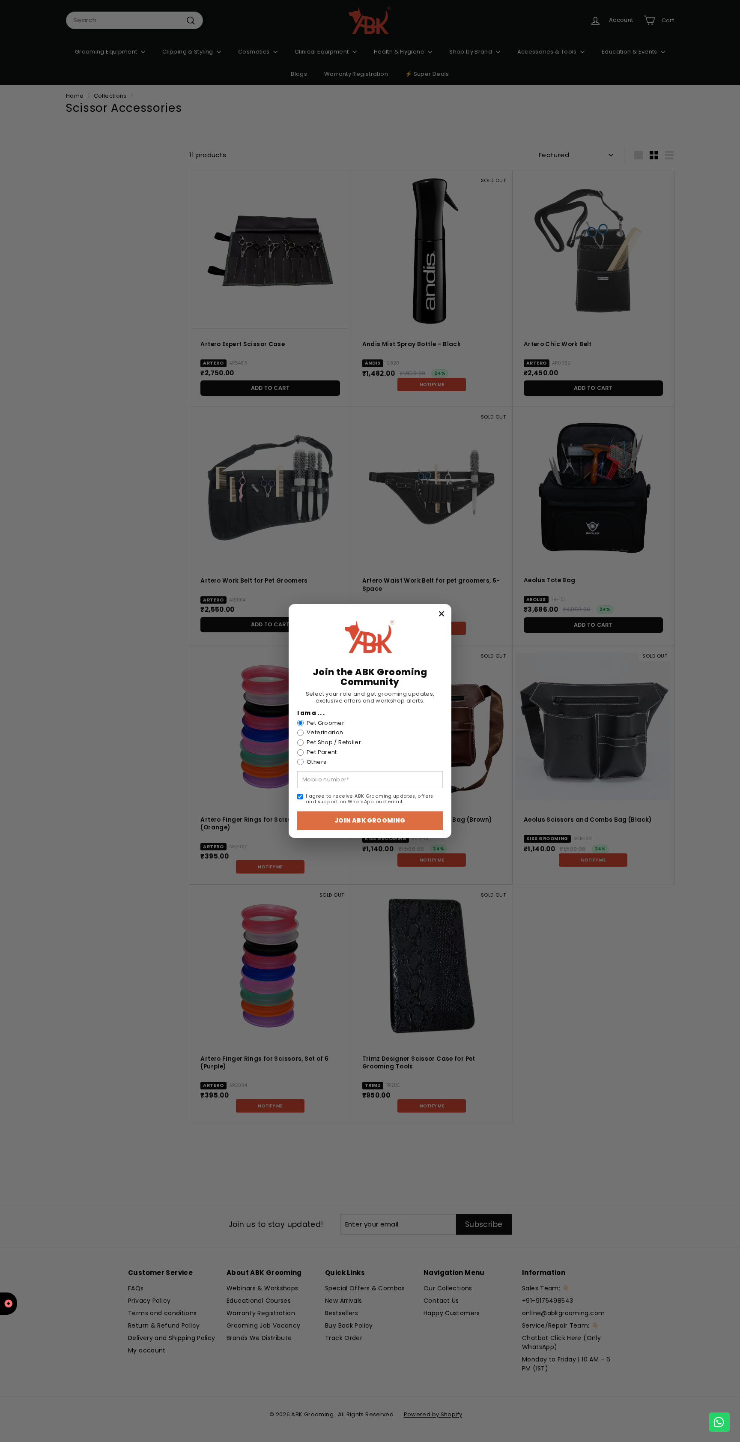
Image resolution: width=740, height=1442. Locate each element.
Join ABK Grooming (369, 820)
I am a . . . (311, 713)
